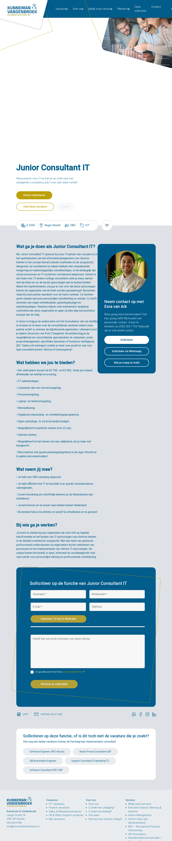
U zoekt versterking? (100, 811)
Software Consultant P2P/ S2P (46, 770)
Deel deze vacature (35, 206)
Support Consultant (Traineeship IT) (90, 760)
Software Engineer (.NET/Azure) (47, 751)
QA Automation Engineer (43, 760)
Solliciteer (126, 339)
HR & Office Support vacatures (66, 815)
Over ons (94, 803)
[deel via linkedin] (155, 714)
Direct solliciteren (34, 195)
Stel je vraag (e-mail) (127, 362)
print (26, 714)
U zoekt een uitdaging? (102, 807)
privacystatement (72, 671)
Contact (156, 6)
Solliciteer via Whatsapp (126, 351)
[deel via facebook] (141, 714)
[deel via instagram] (148, 714)
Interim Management (140, 815)
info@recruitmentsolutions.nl (23, 826)
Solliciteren (33, 736)
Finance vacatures (59, 807)
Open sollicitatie (140, 8)
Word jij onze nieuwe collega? (105, 819)
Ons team (94, 815)
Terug (65, 206)
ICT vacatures (56, 803)
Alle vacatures (57, 819)
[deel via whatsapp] (134, 714)
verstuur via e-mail (51, 714)
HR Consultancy (137, 834)
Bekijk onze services (139, 803)
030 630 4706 (14, 822)
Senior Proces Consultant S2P (95, 751)
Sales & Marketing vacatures (65, 811)
